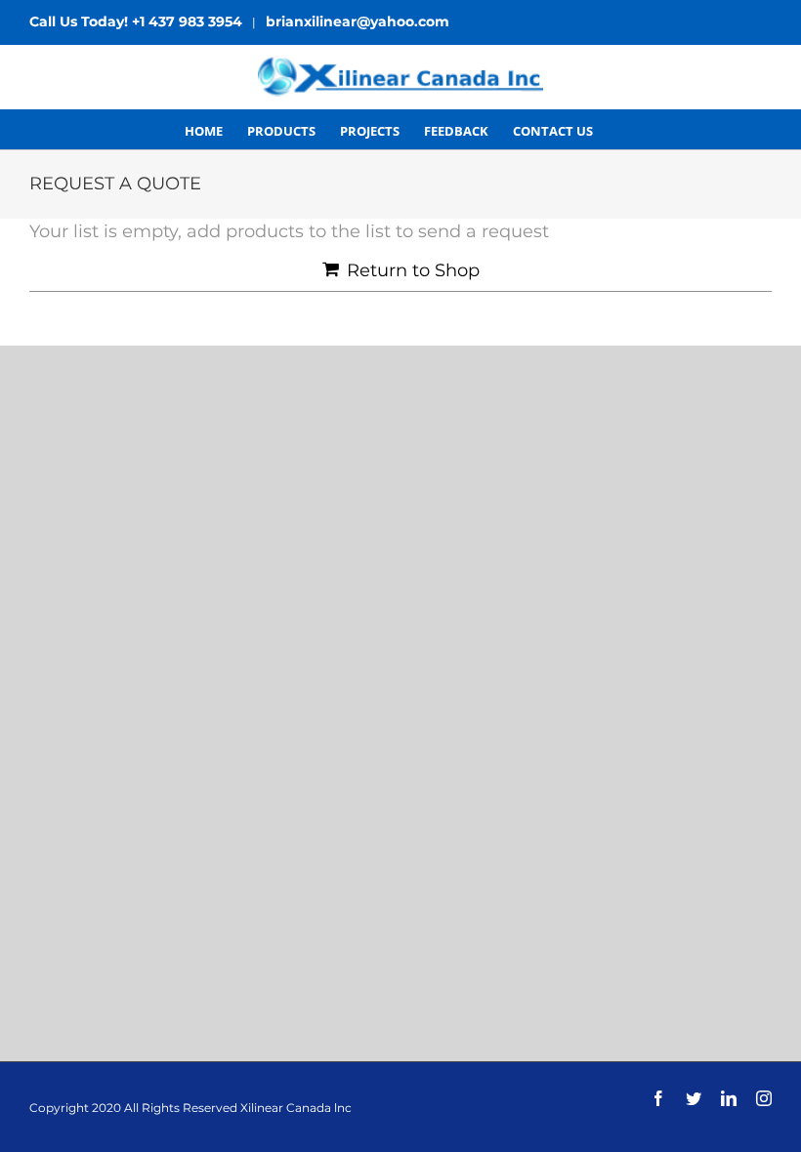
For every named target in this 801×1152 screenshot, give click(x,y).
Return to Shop (413, 270)
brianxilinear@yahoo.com (357, 21)
